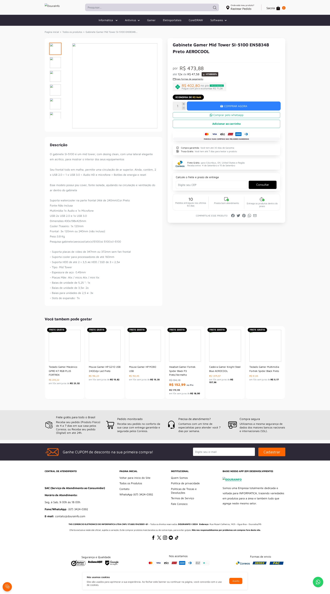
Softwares (216, 20)
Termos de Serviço (182, 498)
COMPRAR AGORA (235, 106)
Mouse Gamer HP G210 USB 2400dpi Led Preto (104, 369)
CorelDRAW (196, 20)
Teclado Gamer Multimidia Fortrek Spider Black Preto (264, 369)
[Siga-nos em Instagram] (165, 536)
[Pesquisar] (214, 7)
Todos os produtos (72, 31)
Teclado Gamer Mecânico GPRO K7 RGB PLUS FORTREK (63, 371)
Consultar (262, 184)
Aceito (235, 580)
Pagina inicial (52, 31)
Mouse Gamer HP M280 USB (142, 369)
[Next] (283, 363)
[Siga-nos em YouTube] (171, 536)
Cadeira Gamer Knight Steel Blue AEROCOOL (224, 369)
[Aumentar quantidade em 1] (183, 104)
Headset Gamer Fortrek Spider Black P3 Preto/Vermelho (182, 371)
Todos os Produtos (130, 483)
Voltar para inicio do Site (134, 477)
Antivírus (130, 20)
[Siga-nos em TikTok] (177, 536)
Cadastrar (271, 452)
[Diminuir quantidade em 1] (183, 108)
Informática (106, 20)
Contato (124, 488)
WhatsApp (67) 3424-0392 (136, 494)
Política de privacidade (185, 483)
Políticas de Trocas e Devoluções (184, 490)
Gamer (151, 20)
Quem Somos (179, 477)
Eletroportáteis (172, 20)
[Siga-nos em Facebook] (153, 536)
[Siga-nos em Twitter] (159, 536)
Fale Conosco (179, 503)
